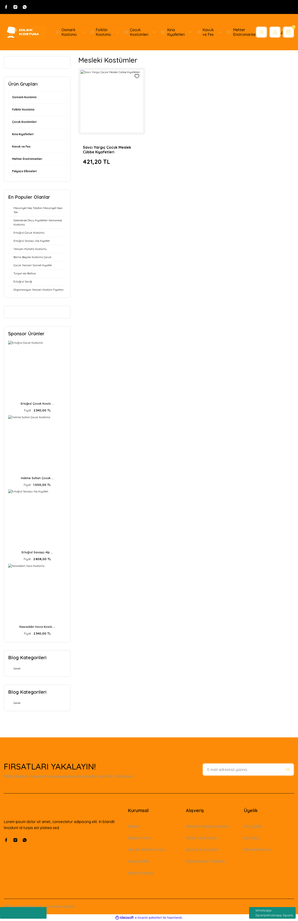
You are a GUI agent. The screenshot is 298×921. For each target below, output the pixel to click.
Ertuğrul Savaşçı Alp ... (37, 552)
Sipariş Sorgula (141, 873)
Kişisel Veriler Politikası (205, 861)
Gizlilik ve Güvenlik (201, 838)
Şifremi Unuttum (257, 849)
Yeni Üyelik (253, 826)
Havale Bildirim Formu (146, 849)
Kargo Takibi (138, 861)
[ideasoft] (124, 917)
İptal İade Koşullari (202, 849)
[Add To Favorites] (137, 76)
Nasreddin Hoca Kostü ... (37, 627)
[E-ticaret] (148, 918)
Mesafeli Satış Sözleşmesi (207, 826)
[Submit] (287, 769)
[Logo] (25, 32)
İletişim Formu (139, 838)
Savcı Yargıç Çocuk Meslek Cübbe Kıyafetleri (107, 149)
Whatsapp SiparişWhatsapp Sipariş (274, 912)
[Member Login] (275, 32)
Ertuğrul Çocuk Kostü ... (37, 403)
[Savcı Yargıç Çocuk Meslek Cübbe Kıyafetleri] (111, 101)
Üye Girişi (251, 838)
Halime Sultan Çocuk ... (37, 478)
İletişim (133, 826)
